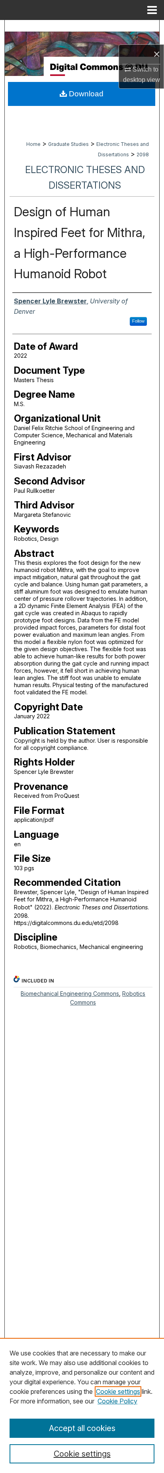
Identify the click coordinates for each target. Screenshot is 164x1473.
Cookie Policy (117, 1401)
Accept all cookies (82, 1428)
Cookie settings (118, 1391)
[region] (82, 1405)
